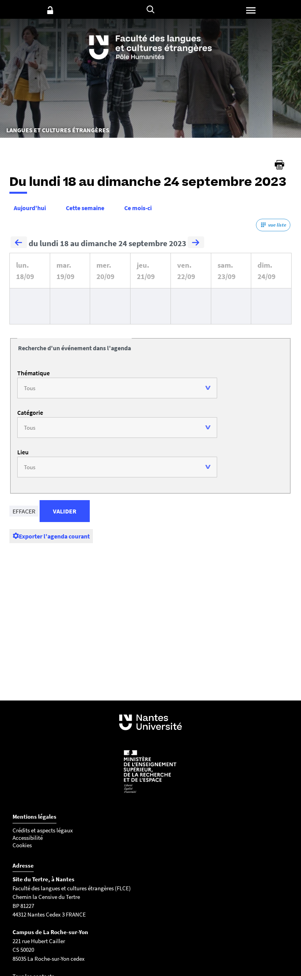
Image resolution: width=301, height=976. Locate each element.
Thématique (33, 373)
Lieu (23, 452)
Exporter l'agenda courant (54, 536)
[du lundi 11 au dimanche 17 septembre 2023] (19, 243)
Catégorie (30, 412)
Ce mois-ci (138, 208)
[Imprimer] (279, 165)
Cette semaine (85, 208)
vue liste (277, 224)
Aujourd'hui (30, 208)
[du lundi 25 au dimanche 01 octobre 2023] (196, 243)
